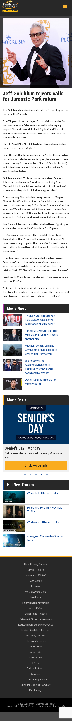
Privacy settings (43, 706)
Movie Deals (16, 400)
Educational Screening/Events (35, 624)
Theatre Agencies (35, 641)
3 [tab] (36, 474)
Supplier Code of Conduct (36, 684)
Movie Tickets (36, 569)
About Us (35, 651)
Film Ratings (36, 690)
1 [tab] (25, 474)
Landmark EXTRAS (36, 575)
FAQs (35, 662)
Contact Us (35, 657)
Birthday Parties (35, 635)
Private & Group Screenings (36, 619)
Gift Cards (36, 580)
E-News (35, 586)
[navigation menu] (65, 6)
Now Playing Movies (35, 564)
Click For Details (36, 465)
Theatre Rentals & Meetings (35, 629)
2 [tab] (30, 474)
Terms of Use (59, 706)
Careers (35, 673)
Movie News (16, 308)
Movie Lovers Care (35, 591)
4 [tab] (41, 474)
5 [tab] (47, 474)
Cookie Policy (27, 706)
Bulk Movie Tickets (36, 613)
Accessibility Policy (36, 679)
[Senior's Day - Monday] (36, 424)
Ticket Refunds (36, 668)
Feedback (35, 597)
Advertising (35, 608)
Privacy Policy (13, 706)
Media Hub (36, 646)
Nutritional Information (35, 602)
